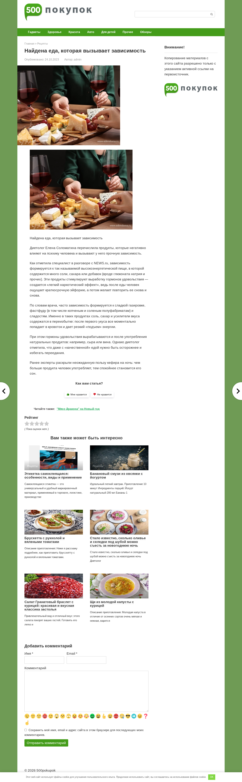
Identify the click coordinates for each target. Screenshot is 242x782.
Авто (90, 32)
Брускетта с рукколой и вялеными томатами (44, 540)
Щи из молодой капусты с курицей (112, 603)
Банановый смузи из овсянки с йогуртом (116, 475)
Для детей (108, 32)
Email (72, 653)
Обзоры (145, 32)
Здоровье (54, 32)
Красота (74, 32)
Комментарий (35, 668)
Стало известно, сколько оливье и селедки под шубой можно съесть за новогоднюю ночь (118, 541)
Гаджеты (34, 32)
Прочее (128, 32)
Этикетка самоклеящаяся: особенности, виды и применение (53, 475)
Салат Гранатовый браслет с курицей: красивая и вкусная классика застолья (49, 605)
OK (211, 777)
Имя (28, 653)
